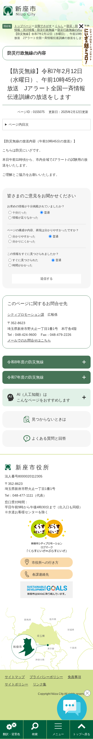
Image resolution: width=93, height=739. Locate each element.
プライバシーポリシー (46, 677)
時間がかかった (22, 265)
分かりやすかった (23, 236)
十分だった (19, 212)
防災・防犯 (74, 26)
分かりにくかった (23, 241)
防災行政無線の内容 (70, 30)
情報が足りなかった (25, 217)
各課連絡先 (40, 574)
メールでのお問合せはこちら (29, 340)
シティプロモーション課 (25, 314)
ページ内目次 (19, 124)
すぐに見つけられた (25, 260)
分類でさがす (43, 26)
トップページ (22, 26)
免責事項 (74, 677)
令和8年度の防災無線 (25, 362)
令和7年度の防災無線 (25, 377)
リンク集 (39, 684)
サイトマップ (15, 677)
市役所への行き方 (45, 562)
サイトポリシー (16, 684)
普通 (47, 212)
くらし (59, 26)
